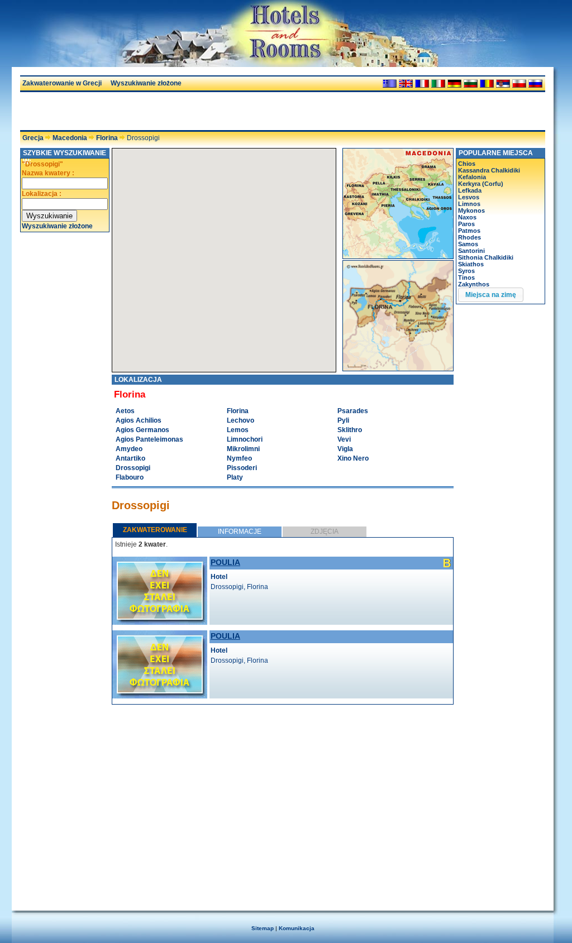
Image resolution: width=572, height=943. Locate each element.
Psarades (352, 411)
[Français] (422, 83)
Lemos (238, 430)
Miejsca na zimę (490, 295)
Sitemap (262, 928)
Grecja (33, 138)
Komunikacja (296, 928)
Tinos (466, 277)
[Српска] (503, 83)
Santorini (471, 250)
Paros (466, 224)
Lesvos (468, 197)
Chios (466, 163)
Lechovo (240, 420)
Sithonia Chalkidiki (485, 257)
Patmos (469, 230)
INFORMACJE (239, 531)
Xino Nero (353, 458)
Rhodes (469, 237)
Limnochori (245, 439)
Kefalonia (472, 177)
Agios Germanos (142, 430)
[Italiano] (438, 83)
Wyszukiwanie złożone (146, 83)
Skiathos (471, 264)
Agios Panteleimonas (149, 439)
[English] (405, 83)
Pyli (343, 420)
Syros (466, 270)
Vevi (344, 439)
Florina (107, 138)
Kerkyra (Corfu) (480, 183)
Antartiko (130, 458)
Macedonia (70, 138)
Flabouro (130, 477)
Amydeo (129, 449)
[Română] (486, 83)
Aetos (125, 411)
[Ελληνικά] (389, 83)
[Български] (470, 83)
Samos (468, 244)
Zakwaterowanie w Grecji (62, 83)
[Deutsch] (454, 83)
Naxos (467, 217)
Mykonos (471, 210)
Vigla (345, 449)
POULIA (225, 562)
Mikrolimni (243, 449)
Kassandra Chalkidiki (489, 170)
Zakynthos (473, 284)
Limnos (469, 203)
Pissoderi (242, 468)
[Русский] (535, 83)
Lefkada (470, 190)
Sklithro (349, 430)
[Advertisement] (151, 111)
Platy (235, 477)
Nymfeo (239, 458)
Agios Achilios (138, 420)
